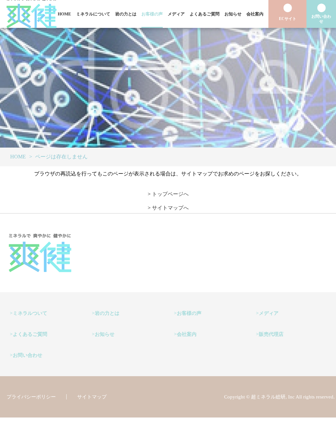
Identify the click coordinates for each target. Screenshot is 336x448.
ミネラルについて (93, 13)
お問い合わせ (27, 355)
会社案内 (254, 13)
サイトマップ (92, 396)
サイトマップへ (170, 208)
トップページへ (170, 194)
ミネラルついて (30, 313)
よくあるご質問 (205, 13)
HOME (64, 13)
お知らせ (233, 13)
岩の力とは (125, 13)
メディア (176, 13)
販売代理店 (271, 334)
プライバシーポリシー (31, 396)
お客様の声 (152, 13)
